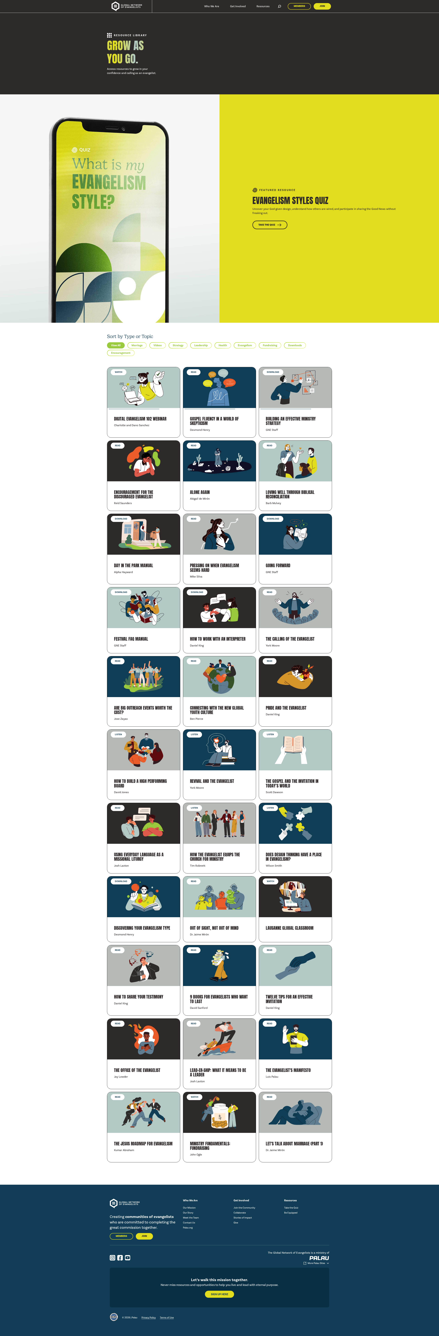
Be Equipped (290, 1212)
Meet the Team (191, 1217)
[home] (125, 6)
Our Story (188, 1212)
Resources (263, 6)
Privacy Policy (148, 1317)
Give (236, 1222)
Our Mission (189, 1207)
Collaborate (240, 1212)
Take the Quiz (291, 1207)
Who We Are (211, 6)
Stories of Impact (243, 1217)
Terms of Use (167, 1317)
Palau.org (188, 1227)
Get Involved (238, 6)
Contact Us (189, 1222)
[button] (212, 6)
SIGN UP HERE (219, 1294)
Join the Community (244, 1207)
